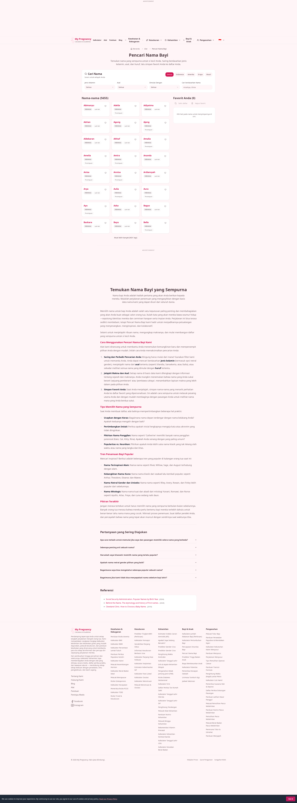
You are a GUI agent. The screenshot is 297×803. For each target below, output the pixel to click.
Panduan (112, 40)
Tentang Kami (77, 676)
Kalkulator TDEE (117, 692)
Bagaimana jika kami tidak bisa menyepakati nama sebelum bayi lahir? (133, 577)
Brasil (209, 74)
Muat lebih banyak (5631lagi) (125, 238)
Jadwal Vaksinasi (188, 681)
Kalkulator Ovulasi (141, 677)
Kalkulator (97, 40)
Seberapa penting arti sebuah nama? (117, 547)
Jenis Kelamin (90, 83)
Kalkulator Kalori (117, 661)
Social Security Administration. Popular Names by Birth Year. (132, 599)
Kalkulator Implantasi (142, 663)
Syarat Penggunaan (206, 760)
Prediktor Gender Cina (167, 647)
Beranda (136, 49)
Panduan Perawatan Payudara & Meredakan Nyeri (215, 640)
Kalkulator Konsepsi (142, 640)
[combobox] (100, 87)
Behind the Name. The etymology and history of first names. (132, 603)
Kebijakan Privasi (192, 760)
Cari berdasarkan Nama (191, 83)
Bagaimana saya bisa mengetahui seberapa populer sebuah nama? (131, 570)
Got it (290, 799)
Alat (105, 40)
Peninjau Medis (77, 694)
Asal (118, 83)
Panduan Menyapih (213, 736)
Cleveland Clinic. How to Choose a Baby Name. (126, 606)
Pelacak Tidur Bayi (213, 634)
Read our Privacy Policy (108, 799)
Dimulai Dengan (155, 83)
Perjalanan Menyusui (214, 657)
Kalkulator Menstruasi (143, 681)
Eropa (200, 74)
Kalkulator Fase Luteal (143, 674)
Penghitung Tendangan (167, 707)
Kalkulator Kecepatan (119, 685)
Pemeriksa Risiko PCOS (119, 688)
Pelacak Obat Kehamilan (167, 711)
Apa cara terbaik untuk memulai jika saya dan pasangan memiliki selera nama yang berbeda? (144, 540)
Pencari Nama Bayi (189, 653)
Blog (120, 40)
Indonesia (180, 74)
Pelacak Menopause (118, 677)
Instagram (78, 705)
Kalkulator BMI (116, 640)
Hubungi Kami (77, 680)
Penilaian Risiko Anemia (120, 636)
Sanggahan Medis (220, 760)
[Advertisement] (148, 19)
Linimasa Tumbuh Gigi (191, 677)
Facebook (78, 701)
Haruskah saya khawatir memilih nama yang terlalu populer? (129, 555)
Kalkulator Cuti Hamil (214, 680)
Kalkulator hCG (164, 684)
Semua (169, 74)
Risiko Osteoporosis (118, 681)
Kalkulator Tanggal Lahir (167, 661)
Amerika (191, 74)
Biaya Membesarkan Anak (192, 663)
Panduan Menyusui (213, 653)
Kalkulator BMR (117, 644)
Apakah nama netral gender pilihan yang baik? (122, 562)
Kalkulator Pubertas (189, 667)
